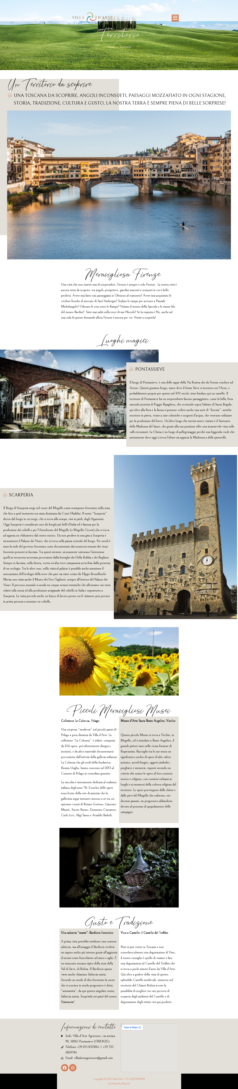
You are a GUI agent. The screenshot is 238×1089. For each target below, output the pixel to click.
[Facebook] (64, 1067)
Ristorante (67, 1002)
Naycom (126, 1083)
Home (111, 47)
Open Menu (175, 18)
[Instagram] (72, 1067)
